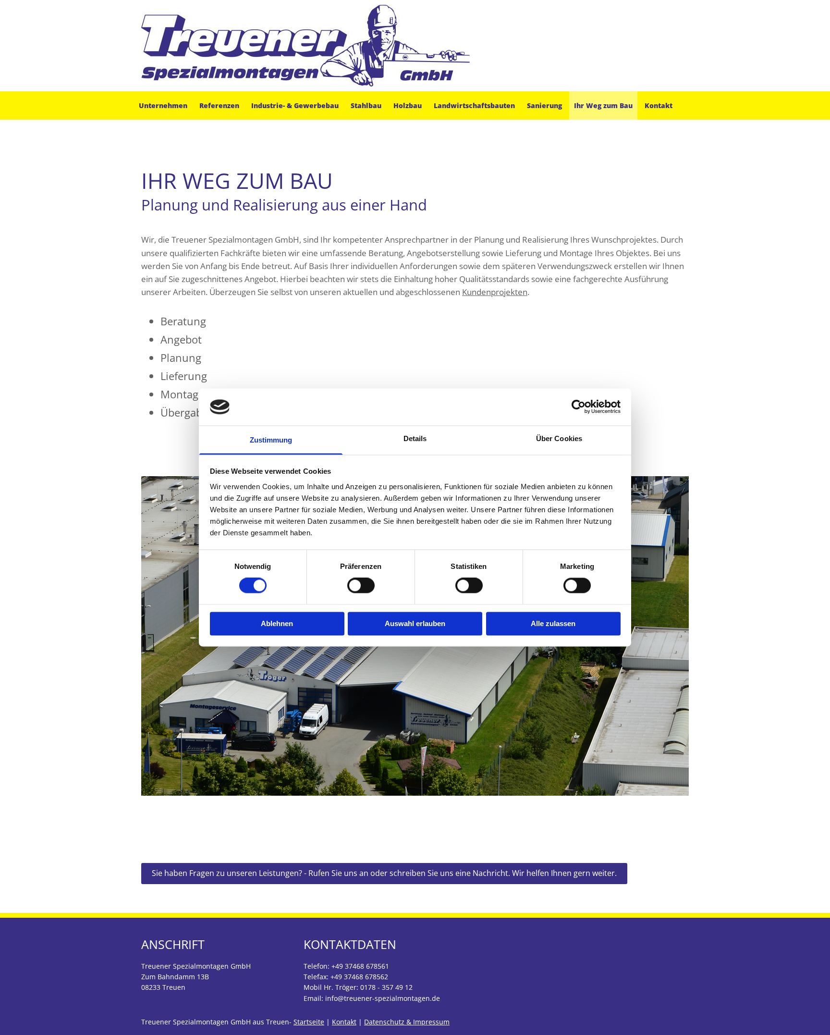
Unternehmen (163, 105)
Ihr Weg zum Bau (603, 105)
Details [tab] (415, 438)
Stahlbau (366, 105)
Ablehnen (277, 623)
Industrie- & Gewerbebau (295, 105)
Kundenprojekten (494, 291)
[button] (384, 873)
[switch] (361, 585)
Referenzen (219, 105)
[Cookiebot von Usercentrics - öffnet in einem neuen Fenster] (579, 407)
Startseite (308, 1021)
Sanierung (544, 105)
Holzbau (407, 105)
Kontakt (658, 105)
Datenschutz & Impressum (407, 1021)
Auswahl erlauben (415, 623)
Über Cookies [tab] (559, 438)
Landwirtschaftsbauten (474, 105)
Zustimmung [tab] (271, 440)
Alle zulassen (553, 623)
